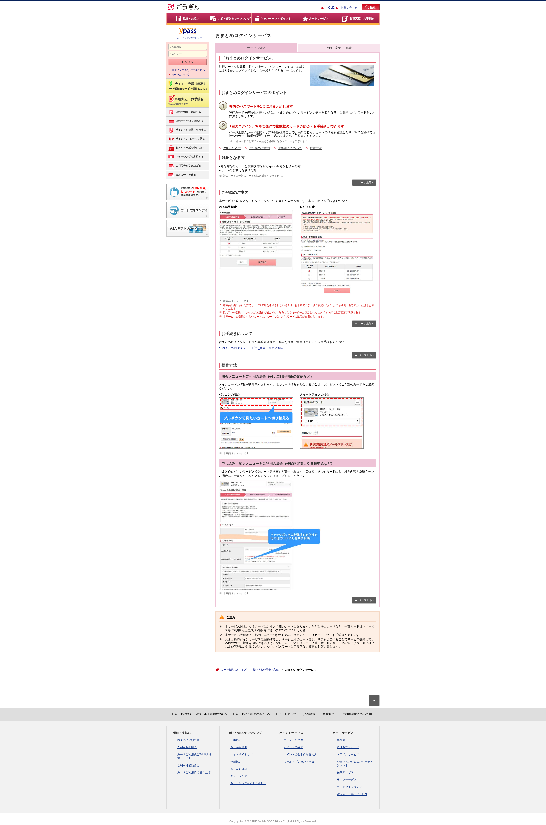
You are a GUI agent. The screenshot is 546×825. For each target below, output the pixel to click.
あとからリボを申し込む (190, 147)
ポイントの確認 (293, 747)
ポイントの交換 (293, 740)
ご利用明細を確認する (188, 111)
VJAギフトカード (348, 747)
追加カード (344, 740)
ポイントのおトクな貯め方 (300, 754)
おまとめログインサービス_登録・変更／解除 (252, 348)
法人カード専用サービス (352, 794)
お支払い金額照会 (188, 740)
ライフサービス (346, 779)
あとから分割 (238, 769)
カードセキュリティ (349, 786)
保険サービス (345, 772)
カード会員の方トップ (189, 38)
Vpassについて (180, 74)
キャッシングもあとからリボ (248, 783)
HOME (330, 7)
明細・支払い (182, 732)
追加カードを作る (186, 174)
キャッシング (238, 776)
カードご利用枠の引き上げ (194, 772)
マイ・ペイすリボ (241, 754)
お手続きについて (290, 148)
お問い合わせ (349, 7)
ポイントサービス (291, 732)
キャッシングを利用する (190, 156)
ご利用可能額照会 (188, 765)
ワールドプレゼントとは (299, 761)
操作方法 (316, 148)
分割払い (235, 761)
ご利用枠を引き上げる (188, 165)
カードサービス (343, 732)
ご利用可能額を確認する (190, 120)
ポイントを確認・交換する (191, 129)
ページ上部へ (366, 182)
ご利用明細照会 (187, 747)
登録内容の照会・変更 (266, 669)
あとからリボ (238, 747)
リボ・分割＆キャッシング (244, 732)
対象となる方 (232, 148)
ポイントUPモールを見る (190, 138)
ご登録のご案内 (259, 148)
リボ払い (235, 740)
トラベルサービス (348, 754)
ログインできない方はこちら (188, 70)
